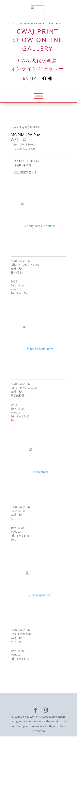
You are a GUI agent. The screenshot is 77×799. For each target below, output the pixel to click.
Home (14, 127)
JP (34, 78)
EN (26, 78)
